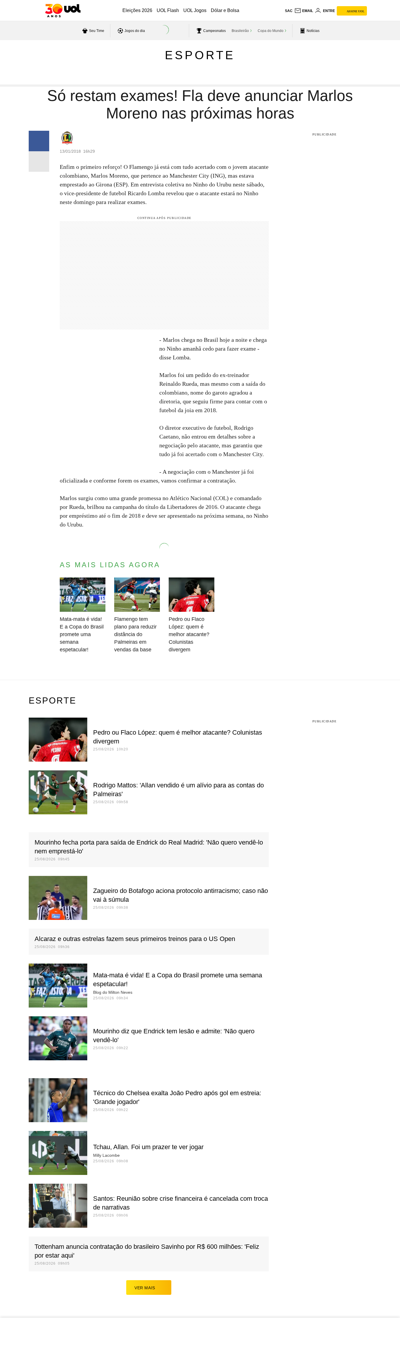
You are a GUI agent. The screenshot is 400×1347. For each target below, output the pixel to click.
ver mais (144, 1287)
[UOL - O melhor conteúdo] (63, 10)
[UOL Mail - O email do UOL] (303, 11)
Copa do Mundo (270, 31)
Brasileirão (240, 31)
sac (289, 11)
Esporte (200, 55)
